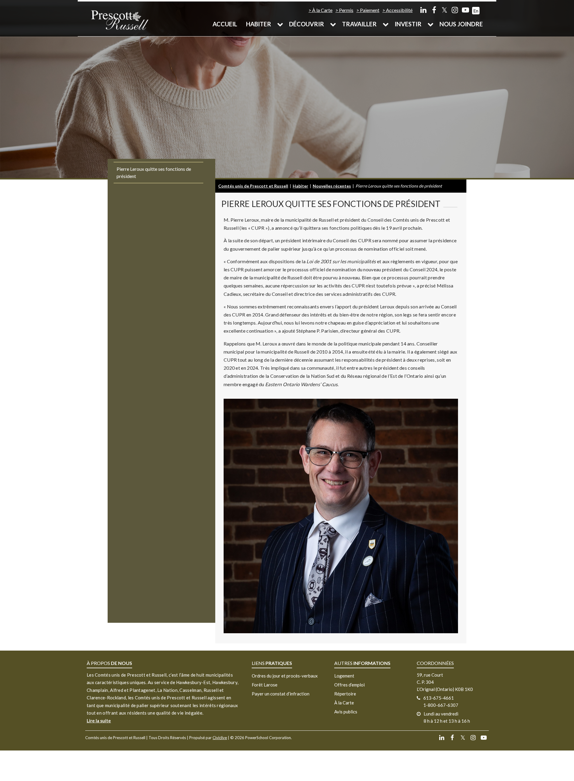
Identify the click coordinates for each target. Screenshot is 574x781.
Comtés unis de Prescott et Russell (253, 185)
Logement (344, 675)
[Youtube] (465, 9)
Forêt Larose (264, 684)
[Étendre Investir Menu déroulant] (430, 24)
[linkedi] (423, 9)
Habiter (258, 24)
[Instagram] (455, 9)
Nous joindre (461, 24)
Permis (346, 10)
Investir (408, 24)
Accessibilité (399, 10)
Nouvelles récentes (332, 185)
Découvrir (306, 24)
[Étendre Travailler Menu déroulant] (385, 24)
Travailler (359, 24)
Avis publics (345, 711)
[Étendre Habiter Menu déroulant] (280, 24)
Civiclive (220, 737)
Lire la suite (99, 720)
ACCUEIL (225, 24)
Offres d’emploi (349, 684)
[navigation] (119, 19)
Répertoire (345, 693)
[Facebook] (434, 9)
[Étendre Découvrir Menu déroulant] (333, 24)
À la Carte (322, 10)
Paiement (369, 10)
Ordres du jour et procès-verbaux (285, 675)
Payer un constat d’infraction (280, 693)
